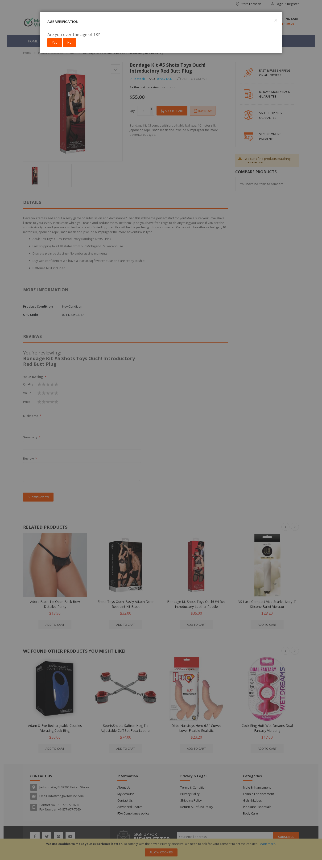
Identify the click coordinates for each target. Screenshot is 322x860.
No (69, 42)
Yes (54, 42)
